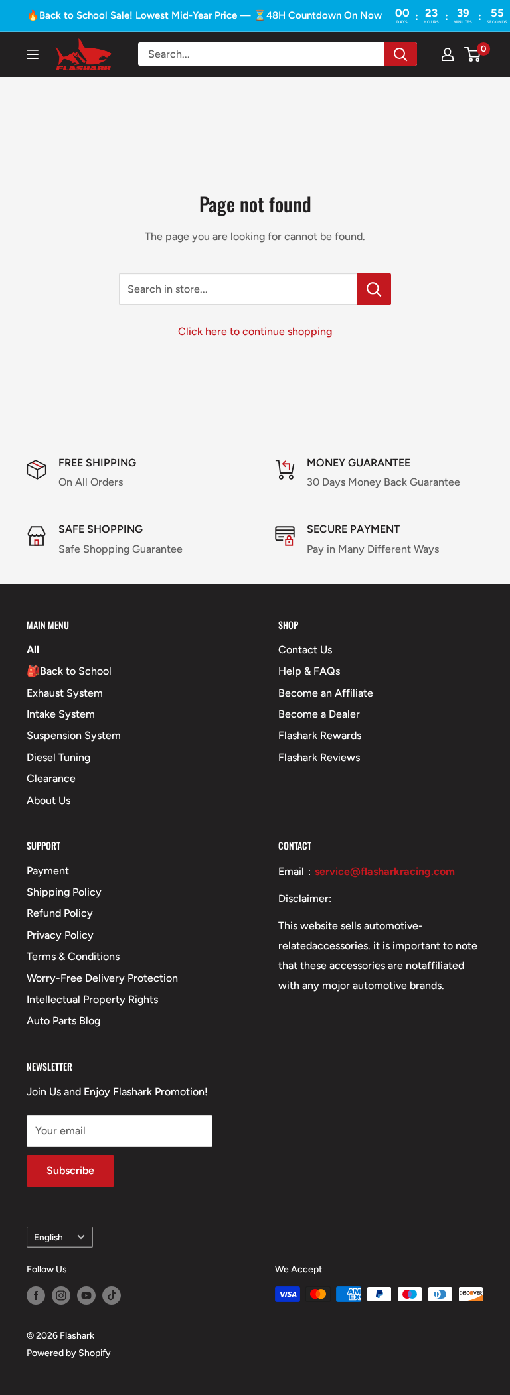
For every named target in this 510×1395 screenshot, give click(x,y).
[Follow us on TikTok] (111, 1295)
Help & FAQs (309, 671)
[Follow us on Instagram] (61, 1295)
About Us (48, 800)
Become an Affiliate (325, 693)
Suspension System (74, 735)
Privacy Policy (60, 935)
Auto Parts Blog (63, 1020)
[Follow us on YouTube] (86, 1295)
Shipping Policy (64, 892)
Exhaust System (65, 693)
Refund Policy (60, 913)
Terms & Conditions (73, 956)
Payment (48, 870)
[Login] (448, 54)
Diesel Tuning (58, 757)
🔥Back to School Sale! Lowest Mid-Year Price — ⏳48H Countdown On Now (204, 15)
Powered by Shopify (69, 1353)
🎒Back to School (69, 671)
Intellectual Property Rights (92, 999)
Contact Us (305, 649)
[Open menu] (33, 54)
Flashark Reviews (319, 757)
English (48, 1237)
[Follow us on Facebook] (36, 1295)
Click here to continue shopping (255, 331)
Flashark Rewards (319, 735)
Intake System (61, 714)
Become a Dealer (319, 714)
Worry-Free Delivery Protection (102, 978)
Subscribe (70, 1170)
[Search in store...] (374, 289)
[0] (473, 54)
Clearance (51, 778)
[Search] (400, 54)
